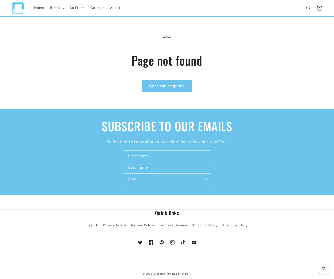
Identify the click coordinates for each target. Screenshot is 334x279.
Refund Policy (142, 225)
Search (92, 225)
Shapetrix (159, 273)
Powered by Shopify (178, 273)
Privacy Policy (114, 225)
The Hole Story (235, 225)
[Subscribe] (205, 179)
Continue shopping (167, 86)
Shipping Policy (205, 225)
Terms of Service (173, 225)
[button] (57, 8)
